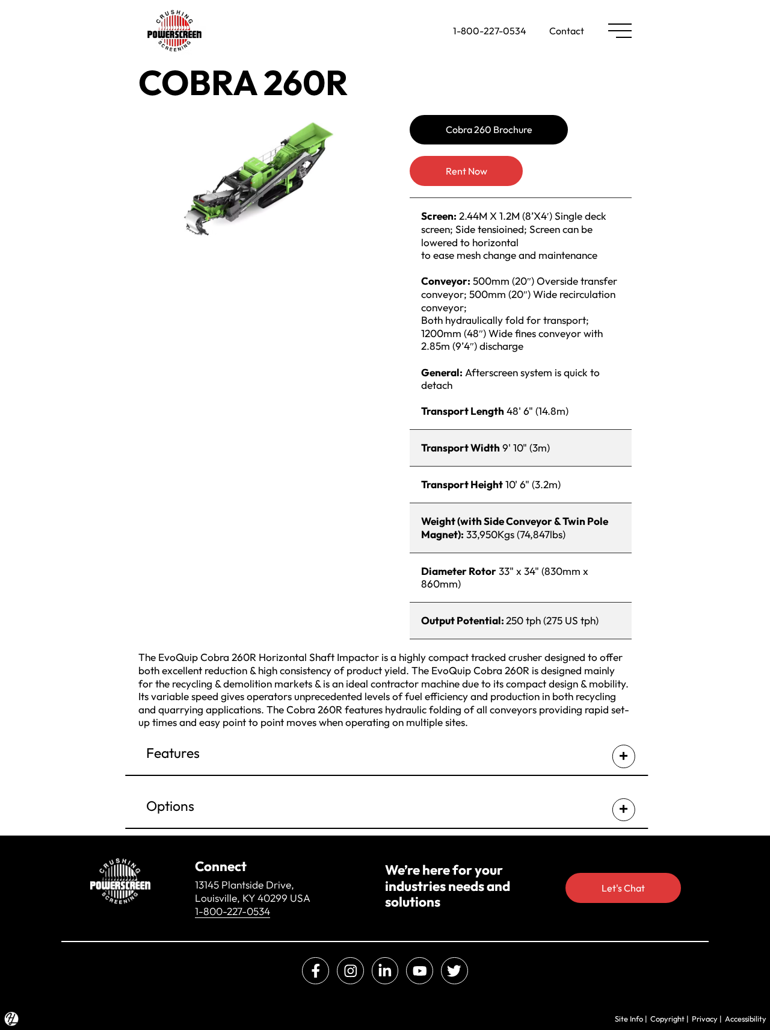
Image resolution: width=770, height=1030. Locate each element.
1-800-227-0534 (489, 31)
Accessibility (745, 1018)
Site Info (629, 1018)
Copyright (667, 1018)
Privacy (705, 1018)
